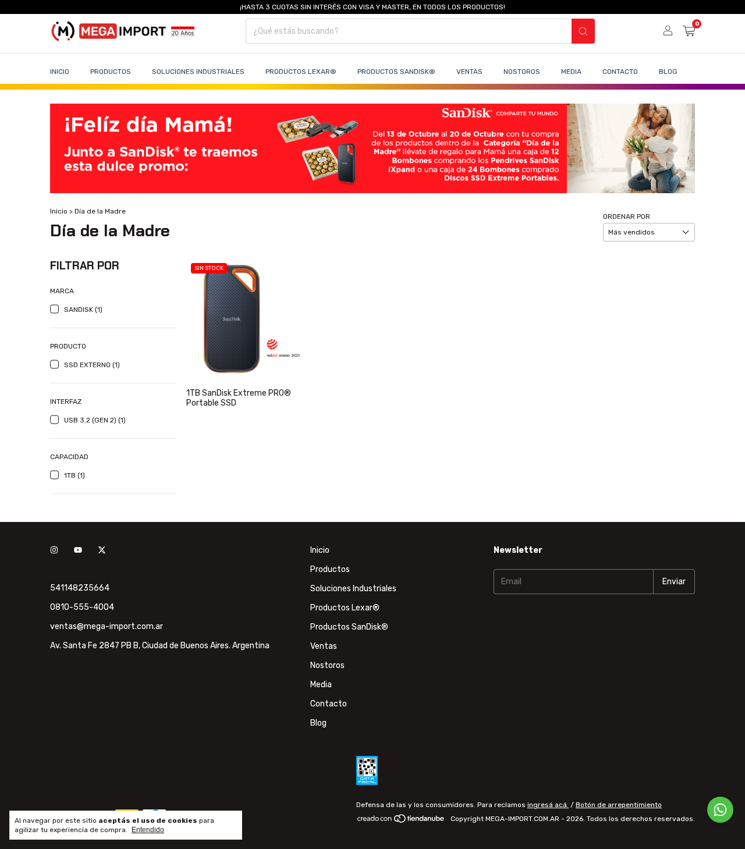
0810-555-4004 (82, 607)
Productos (110, 72)
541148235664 (79, 588)
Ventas (469, 72)
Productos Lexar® (300, 72)
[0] (689, 31)
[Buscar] (583, 31)
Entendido (148, 830)
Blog (668, 72)
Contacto (620, 72)
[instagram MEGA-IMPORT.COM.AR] (54, 550)
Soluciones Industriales (198, 72)
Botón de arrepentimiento (619, 805)
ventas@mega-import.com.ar (106, 626)
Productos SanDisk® (396, 72)
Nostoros (521, 72)
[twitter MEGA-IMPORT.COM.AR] (102, 550)
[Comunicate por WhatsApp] (720, 810)
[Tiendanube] (401, 822)
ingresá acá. (548, 805)
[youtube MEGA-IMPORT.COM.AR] (78, 550)
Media (571, 72)
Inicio (59, 72)
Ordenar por (626, 216)
